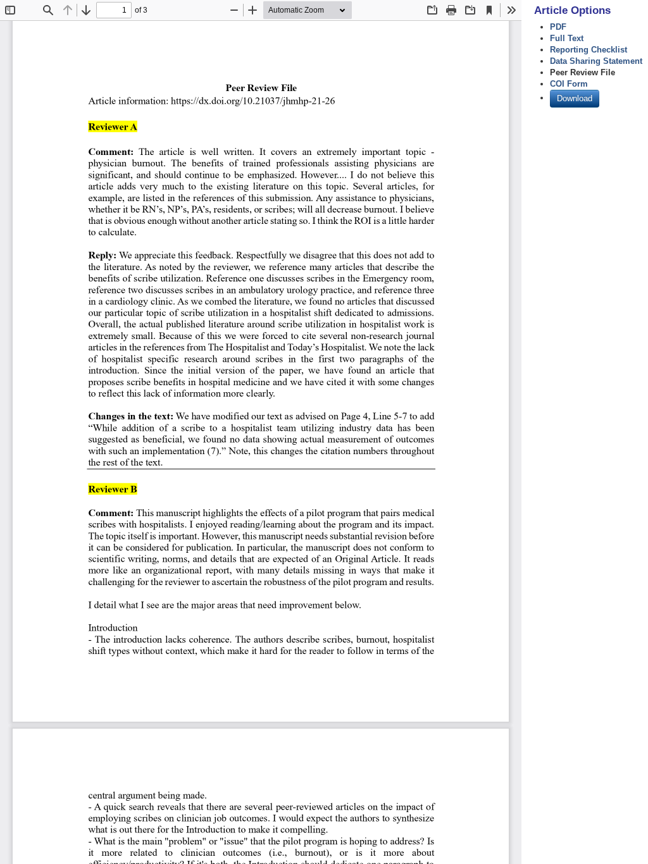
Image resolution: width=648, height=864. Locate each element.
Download (574, 98)
